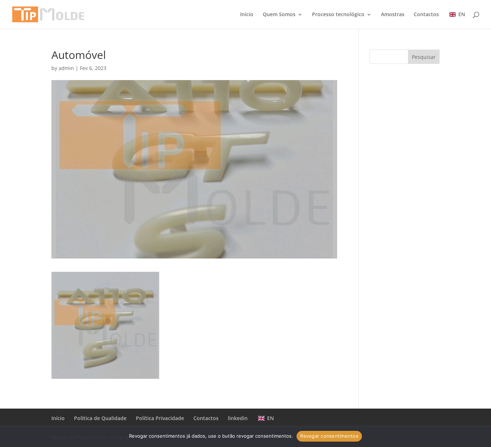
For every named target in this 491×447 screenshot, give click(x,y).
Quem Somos (279, 15)
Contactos (426, 15)
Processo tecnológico (338, 15)
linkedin (238, 418)
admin (66, 68)
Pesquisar (424, 56)
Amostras (392, 15)
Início (246, 15)
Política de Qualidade (100, 418)
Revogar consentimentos (329, 436)
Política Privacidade (160, 418)
